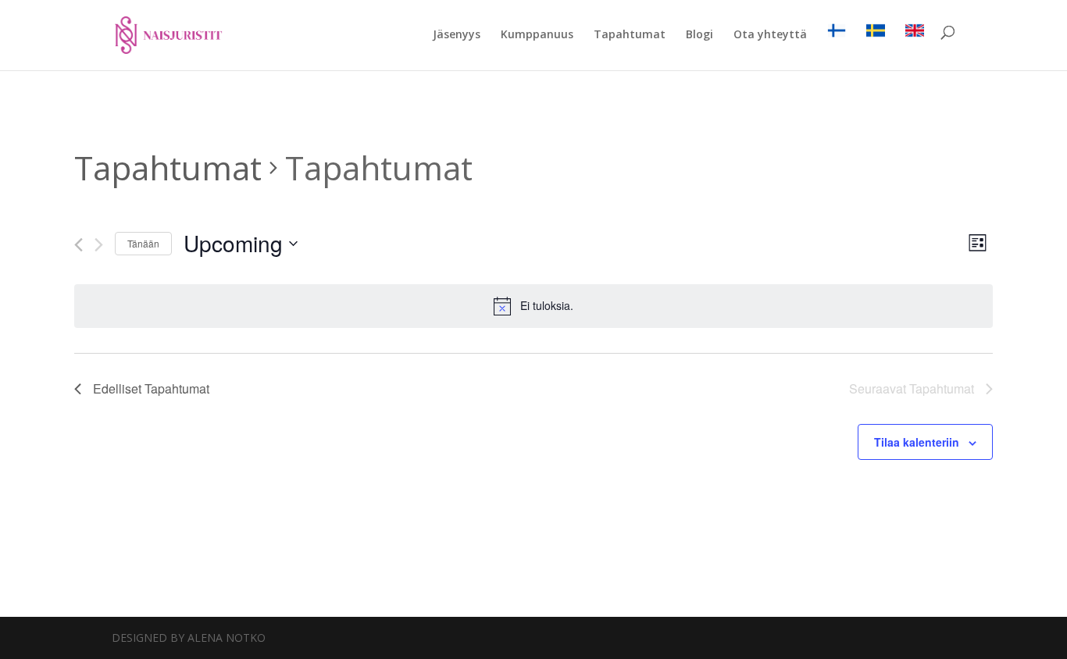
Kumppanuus (537, 35)
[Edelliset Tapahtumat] (78, 244)
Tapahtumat (630, 35)
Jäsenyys (456, 35)
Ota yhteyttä (770, 35)
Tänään (143, 243)
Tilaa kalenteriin (916, 442)
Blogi (699, 35)
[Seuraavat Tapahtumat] (99, 244)
